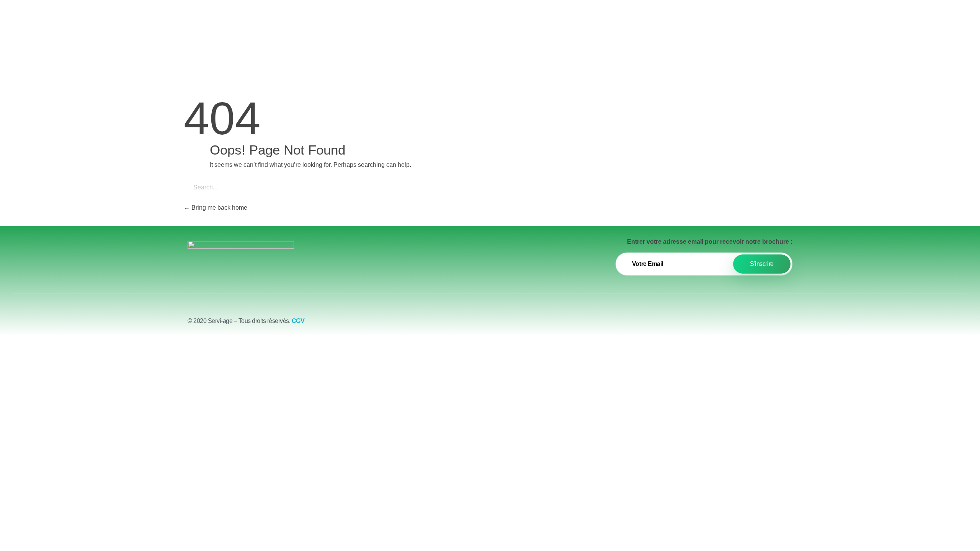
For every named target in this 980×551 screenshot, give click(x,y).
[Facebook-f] (744, 324)
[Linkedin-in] (786, 324)
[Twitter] (765, 324)
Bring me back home (218, 207)
